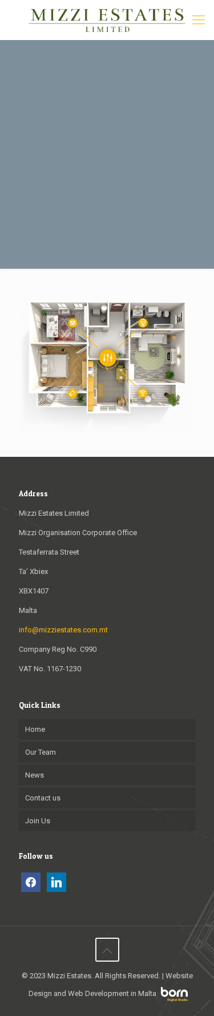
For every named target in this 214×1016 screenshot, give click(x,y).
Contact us (42, 798)
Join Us (37, 820)
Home (35, 729)
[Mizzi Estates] (107, 20)
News (34, 775)
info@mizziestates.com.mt (63, 629)
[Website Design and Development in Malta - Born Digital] (174, 999)
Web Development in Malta (112, 993)
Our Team (40, 752)
